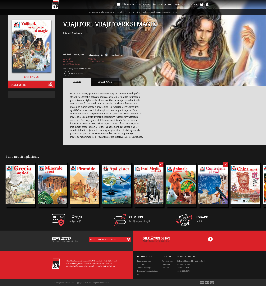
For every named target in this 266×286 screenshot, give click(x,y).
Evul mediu (142, 183)
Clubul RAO (166, 268)
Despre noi (180, 4)
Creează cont (167, 264)
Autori (168, 4)
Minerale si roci (49, 188)
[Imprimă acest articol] (106, 55)
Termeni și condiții (144, 268)
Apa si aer (109, 188)
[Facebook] (210, 239)
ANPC (139, 274)
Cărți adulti (129, 4)
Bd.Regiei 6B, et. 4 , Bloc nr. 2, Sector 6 (190, 261)
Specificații (105, 81)
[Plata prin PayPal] (202, 282)
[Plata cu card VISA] (207, 282)
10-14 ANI (150, 12)
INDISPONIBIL (18, 84)
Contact (192, 4)
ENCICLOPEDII (128, 12)
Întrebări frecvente (144, 261)
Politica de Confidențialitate (147, 271)
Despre (77, 81)
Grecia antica (15, 188)
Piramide (77, 188)
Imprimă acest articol (117, 55)
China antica (240, 188)
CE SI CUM (140, 12)
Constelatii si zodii (211, 183)
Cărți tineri (143, 4)
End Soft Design (68, 283)
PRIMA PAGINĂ (95, 12)
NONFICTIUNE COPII (112, 12)
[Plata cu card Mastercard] (212, 282)
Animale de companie (181, 188)
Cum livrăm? (141, 264)
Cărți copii (157, 4)
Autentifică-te (167, 261)
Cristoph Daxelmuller (73, 33)
